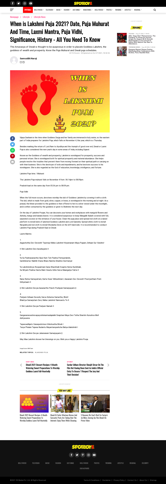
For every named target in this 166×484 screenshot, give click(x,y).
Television (49, 10)
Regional (137, 10)
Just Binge (76, 10)
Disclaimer (106, 480)
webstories (87, 10)
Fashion (66, 10)
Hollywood (99, 10)
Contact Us (132, 480)
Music (58, 10)
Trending (118, 10)
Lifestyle (128, 10)
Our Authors (84, 468)
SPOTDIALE (27, 10)
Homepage (14, 16)
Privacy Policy (119, 480)
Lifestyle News (40, 16)
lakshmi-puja (42, 352)
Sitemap (153, 480)
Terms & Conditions (92, 480)
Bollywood (38, 10)
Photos (109, 10)
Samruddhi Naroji (28, 58)
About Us (143, 480)
